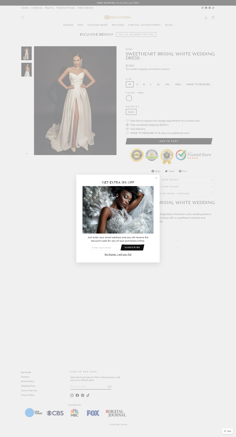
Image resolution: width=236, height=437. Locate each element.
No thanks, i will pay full (118, 254)
